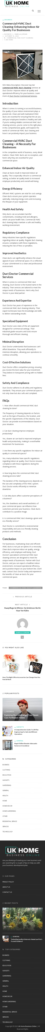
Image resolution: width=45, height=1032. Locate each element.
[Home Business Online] (16, 3)
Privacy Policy (8, 882)
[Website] (22, 637)
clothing (6, 770)
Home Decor (7, 806)
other (4, 816)
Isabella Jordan (20, 34)
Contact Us (7, 892)
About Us (6, 887)
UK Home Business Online (27, 1026)
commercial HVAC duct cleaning (20, 38)
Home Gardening (9, 811)
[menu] (39, 11)
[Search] (33, 11)
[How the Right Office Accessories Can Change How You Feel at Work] (22, 663)
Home (4, 801)
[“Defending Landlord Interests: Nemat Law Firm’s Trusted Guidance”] (5, 938)
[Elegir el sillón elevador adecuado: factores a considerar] (7, 745)
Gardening (6, 785)
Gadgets (20, 727)
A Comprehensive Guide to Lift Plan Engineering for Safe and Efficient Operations (26, 732)
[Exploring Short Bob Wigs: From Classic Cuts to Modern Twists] (22, 709)
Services (5, 826)
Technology (7, 832)
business (8, 19)
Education (6, 775)
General (19, 741)
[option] (22, 666)
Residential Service (9, 821)
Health (5, 796)
